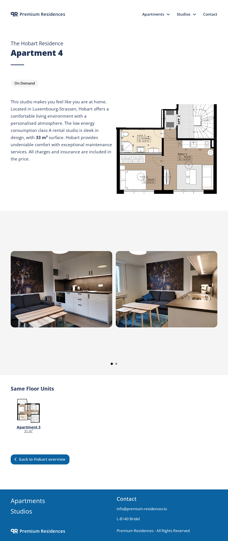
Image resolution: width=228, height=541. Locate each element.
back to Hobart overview (42, 459)
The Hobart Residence (37, 43)
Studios (183, 14)
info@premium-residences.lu (142, 508)
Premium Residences (42, 14)
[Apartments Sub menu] (168, 14)
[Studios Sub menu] (194, 14)
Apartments (153, 14)
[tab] (112, 364)
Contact (210, 14)
